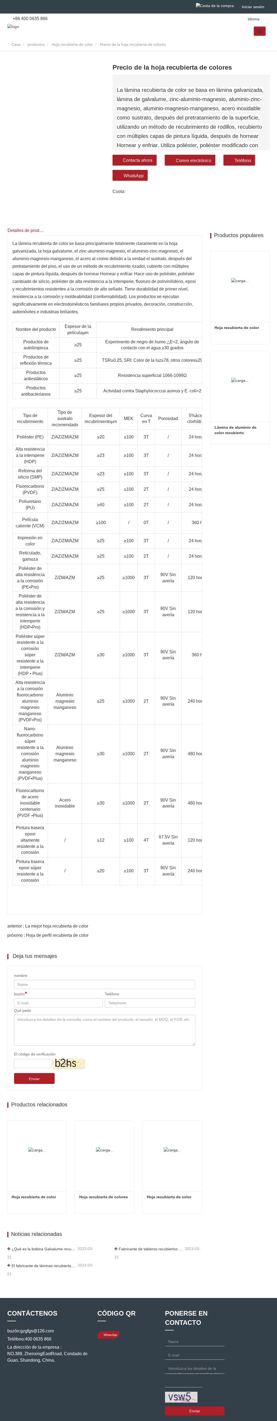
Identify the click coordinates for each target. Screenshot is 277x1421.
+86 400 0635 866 (30, 18)
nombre (20, 975)
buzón (19, 994)
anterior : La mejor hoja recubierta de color (47, 926)
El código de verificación (34, 1054)
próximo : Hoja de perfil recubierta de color (47, 935)
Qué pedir (22, 1010)
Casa (16, 44)
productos (36, 44)
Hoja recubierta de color (72, 44)
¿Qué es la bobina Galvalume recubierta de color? (44, 1249)
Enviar (34, 1079)
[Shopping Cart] (214, 5)
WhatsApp (134, 175)
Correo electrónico (193, 160)
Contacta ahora (137, 160)
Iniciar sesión (253, 7)
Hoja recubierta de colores (103, 1197)
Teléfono (243, 160)
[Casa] (13, 26)
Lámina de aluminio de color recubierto (236, 430)
